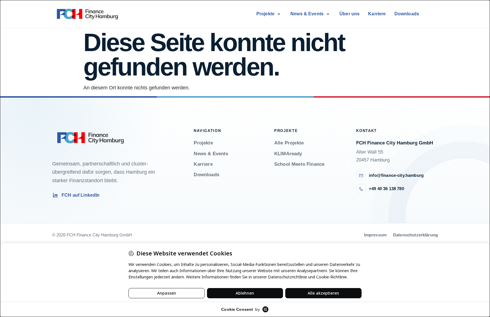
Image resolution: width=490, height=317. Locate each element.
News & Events (307, 13)
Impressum (375, 235)
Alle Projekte (289, 143)
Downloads (406, 13)
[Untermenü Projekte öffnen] (279, 13)
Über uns (349, 13)
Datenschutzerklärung (415, 235)
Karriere (377, 13)
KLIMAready (288, 153)
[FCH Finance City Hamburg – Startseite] (87, 14)
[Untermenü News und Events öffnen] (328, 13)
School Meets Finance (299, 164)
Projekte (265, 13)
